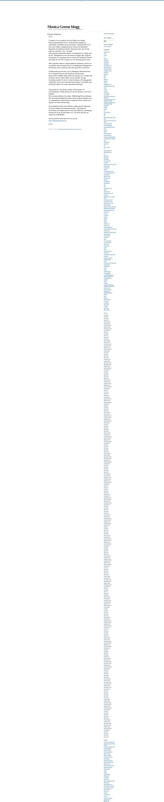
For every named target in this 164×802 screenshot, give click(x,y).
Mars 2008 (106, 677)
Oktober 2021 (107, 400)
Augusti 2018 (107, 463)
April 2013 (106, 573)
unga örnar (106, 303)
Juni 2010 (106, 631)
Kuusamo (106, 162)
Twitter (105, 770)
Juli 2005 (106, 731)
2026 (105, 53)
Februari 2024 (107, 359)
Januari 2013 (107, 578)
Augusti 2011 (107, 607)
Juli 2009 (106, 649)
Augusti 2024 (107, 351)
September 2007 (108, 687)
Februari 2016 (107, 514)
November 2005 (107, 724)
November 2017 (107, 479)
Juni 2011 (106, 610)
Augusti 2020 (107, 422)
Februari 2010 (107, 637)
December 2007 (107, 682)
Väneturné (106, 237)
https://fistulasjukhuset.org (57, 120)
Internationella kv (108, 150)
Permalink (61, 129)
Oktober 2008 (107, 665)
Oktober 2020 (107, 419)
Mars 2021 (106, 410)
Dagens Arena (107, 753)
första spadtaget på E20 (109, 781)
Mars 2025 (106, 339)
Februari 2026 (107, 321)
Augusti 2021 (107, 403)
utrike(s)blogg (107, 799)
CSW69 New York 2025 (109, 86)
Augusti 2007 (107, 689)
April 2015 (106, 532)
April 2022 (106, 393)
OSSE (105, 190)
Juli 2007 (106, 690)
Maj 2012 (106, 591)
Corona (105, 89)
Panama (106, 195)
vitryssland (106, 308)
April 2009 (106, 654)
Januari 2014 (107, 557)
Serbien (105, 217)
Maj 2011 (106, 612)
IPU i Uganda (107, 147)
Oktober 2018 (107, 460)
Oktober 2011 (107, 603)
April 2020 (106, 429)
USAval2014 (107, 230)
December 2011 (107, 600)
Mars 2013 (106, 574)
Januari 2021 (107, 414)
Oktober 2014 (107, 542)
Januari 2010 (107, 639)
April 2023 (106, 376)
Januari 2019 (107, 455)
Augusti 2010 (107, 627)
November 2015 (107, 520)
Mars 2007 (106, 697)
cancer (105, 247)
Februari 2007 (107, 699)
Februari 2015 (107, 535)
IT (104, 149)
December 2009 (107, 641)
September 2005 (108, 728)
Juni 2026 (106, 315)
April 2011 (106, 613)
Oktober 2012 (107, 583)
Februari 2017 (107, 494)
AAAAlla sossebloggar (109, 742)
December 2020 (107, 415)
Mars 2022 (106, 395)
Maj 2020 (106, 427)
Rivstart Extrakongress (109, 210)
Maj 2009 (106, 653)
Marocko (106, 179)
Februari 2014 (107, 555)
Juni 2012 (106, 590)
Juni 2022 (106, 392)
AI (104, 57)
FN (104, 115)
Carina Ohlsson (107, 750)
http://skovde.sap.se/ (108, 787)
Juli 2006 (106, 711)
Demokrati (106, 105)
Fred (105, 140)
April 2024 (106, 356)
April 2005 (106, 736)
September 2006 (108, 707)
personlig (106, 279)
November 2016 (107, 499)
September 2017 (108, 482)
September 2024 (108, 349)
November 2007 (107, 684)
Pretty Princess (107, 205)
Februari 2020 (107, 432)
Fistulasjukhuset (107, 133)
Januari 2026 (107, 323)
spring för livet (107, 288)
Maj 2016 (106, 509)
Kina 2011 (106, 155)
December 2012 (107, 579)
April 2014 (106, 552)
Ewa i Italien (106, 758)
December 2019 (107, 436)
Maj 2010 (106, 632)
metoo (105, 269)
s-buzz (105, 796)
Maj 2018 (106, 468)
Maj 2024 (106, 354)
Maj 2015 (106, 530)
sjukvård (106, 283)
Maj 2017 (106, 489)
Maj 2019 (106, 448)
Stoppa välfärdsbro (108, 227)
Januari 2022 (107, 397)
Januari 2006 (107, 721)
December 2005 (107, 723)
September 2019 (108, 441)
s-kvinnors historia (108, 798)
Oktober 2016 (107, 501)
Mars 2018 (106, 472)
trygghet (106, 297)
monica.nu (106, 791)
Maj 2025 (106, 335)
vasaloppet (106, 304)
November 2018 (107, 458)
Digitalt (105, 107)
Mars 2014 (106, 554)
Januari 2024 (107, 361)
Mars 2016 (106, 513)
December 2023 (107, 362)
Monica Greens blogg (63, 27)
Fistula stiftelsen (107, 46)
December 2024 (107, 344)
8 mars (105, 55)
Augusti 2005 (107, 730)
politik (105, 281)
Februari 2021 (107, 412)
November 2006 (107, 704)
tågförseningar (107, 299)
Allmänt (105, 58)
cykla (105, 249)
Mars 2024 (106, 357)
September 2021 (108, 402)
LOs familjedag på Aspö (109, 172)
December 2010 (107, 620)
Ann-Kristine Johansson (109, 746)
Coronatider (106, 93)
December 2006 (107, 702)
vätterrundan (107, 309)
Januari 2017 (107, 496)
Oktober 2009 (107, 644)
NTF (105, 186)
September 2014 (108, 543)
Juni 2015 (106, 528)
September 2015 (108, 523)
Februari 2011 (107, 617)
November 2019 (107, 438)
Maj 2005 (106, 735)
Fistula (105, 130)
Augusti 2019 (107, 443)
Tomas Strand (107, 769)
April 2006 (106, 716)
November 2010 (107, 622)
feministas (106, 777)
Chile (105, 87)
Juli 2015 (106, 526)
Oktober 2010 (107, 624)
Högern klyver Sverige (109, 765)
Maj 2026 (106, 316)
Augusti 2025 (107, 330)
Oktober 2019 (107, 439)
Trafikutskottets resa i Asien (110, 229)
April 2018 (106, 470)
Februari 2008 (107, 678)
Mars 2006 (106, 718)
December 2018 (107, 456)
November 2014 (107, 540)
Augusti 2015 (107, 525)
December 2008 (107, 661)
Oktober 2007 (107, 685)
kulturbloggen (107, 789)
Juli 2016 (106, 506)
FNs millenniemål (108, 123)
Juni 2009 (106, 651)
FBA (105, 114)
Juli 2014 (106, 547)
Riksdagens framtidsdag (109, 208)
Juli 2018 (106, 465)
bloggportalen (107, 774)
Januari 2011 (107, 619)
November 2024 (107, 345)
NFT (105, 184)
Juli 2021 (106, 405)
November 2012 (107, 581)
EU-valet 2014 (107, 112)
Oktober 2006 (107, 706)
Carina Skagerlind (108, 752)
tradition (106, 294)
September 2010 (108, 625)
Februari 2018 (107, 473)
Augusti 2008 (107, 668)
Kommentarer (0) (71, 129)
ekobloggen (106, 775)
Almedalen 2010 (107, 65)
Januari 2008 (107, 680)
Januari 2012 (107, 598)
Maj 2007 (106, 694)
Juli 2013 (106, 567)
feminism (106, 256)
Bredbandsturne (107, 84)
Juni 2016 (106, 508)
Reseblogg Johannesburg (110, 206)
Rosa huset (106, 211)
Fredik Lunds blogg (108, 760)
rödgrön (105, 793)
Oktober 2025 (107, 327)
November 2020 (107, 417)
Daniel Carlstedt (107, 755)
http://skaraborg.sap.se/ (109, 786)
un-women (106, 301)
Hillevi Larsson (107, 764)
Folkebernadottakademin (109, 137)
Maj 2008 (106, 673)
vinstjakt (106, 306)
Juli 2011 (106, 608)
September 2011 (107, 605)
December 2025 (107, 325)
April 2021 (106, 409)
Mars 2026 (106, 320)
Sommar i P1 (107, 223)
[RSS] (106, 801)
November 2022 (107, 383)
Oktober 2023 (107, 366)
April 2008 (106, 675)
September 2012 (108, 584)
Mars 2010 (106, 636)
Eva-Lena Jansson (108, 757)
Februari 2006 (107, 719)
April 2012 (106, 593)
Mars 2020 (106, 431)
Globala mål (65, 129)
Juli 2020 (106, 424)
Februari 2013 (107, 576)
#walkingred (107, 52)
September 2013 (108, 564)
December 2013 (107, 559)
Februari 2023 (107, 380)
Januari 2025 (107, 342)
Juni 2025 (106, 333)
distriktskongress (108, 251)
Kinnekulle (106, 157)
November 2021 (107, 398)
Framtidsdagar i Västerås (109, 138)
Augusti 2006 (107, 709)
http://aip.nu (106, 782)
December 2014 (107, 538)
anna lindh (106, 244)
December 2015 (107, 518)
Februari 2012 (107, 596)
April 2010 (106, 634)
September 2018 (108, 462)
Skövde (105, 222)
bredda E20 (106, 246)
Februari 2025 (107, 340)
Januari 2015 (107, 537)
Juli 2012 (106, 588)
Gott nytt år (106, 143)
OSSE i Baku (107, 191)
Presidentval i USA (108, 199)
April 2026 (106, 318)
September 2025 (108, 328)
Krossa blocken (107, 161)
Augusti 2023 (107, 369)
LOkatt (105, 169)
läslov (105, 268)
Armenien (106, 72)
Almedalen (106, 60)
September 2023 (108, 368)
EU (104, 110)
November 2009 (107, 643)
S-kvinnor (106, 215)
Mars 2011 (106, 615)
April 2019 (106, 450)
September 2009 (108, 646)
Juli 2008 (106, 670)
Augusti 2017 (107, 484)
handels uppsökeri (108, 258)
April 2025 (106, 337)
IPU (104, 145)
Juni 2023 (106, 373)
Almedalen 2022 (107, 70)
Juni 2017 (106, 487)
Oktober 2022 (107, 385)
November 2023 (107, 364)
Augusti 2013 (107, 566)
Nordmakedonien (108, 188)
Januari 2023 (107, 381)
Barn (105, 77)
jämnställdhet (107, 264)
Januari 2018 (107, 475)
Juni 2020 (106, 426)
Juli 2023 (106, 371)
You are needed (107, 240)
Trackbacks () (79, 129)
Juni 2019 (106, 446)
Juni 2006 (106, 713)
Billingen (106, 79)
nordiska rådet (107, 271)
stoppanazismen (107, 289)
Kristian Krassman (108, 767)
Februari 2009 (107, 658)
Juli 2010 (106, 629)
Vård (105, 239)
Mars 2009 (106, 656)
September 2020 (108, 421)
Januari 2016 (107, 516)
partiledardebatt (107, 278)
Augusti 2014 (107, 545)
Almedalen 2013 (107, 69)
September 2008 (108, 666)
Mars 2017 (106, 492)
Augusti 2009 (107, 648)
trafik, (105, 296)
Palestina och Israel (108, 193)
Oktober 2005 (107, 726)
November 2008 (107, 663)
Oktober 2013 (107, 562)
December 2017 (107, 477)
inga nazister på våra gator (110, 263)
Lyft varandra (107, 174)
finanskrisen (106, 779)
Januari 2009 (107, 660)
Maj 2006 (106, 714)
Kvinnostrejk (107, 166)
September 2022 (108, 386)
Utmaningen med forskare (110, 232)
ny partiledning (107, 273)
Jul (104, 154)
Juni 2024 (106, 352)
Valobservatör (107, 234)
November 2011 (107, 602)
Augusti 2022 (107, 388)
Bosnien (106, 81)
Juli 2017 (106, 485)
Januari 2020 (107, 434)
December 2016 (107, 497)
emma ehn (106, 252)
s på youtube (107, 794)
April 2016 (106, 511)
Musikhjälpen (107, 181)
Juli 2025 (106, 332)
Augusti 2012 (107, 586)
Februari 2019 (107, 453)
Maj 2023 (106, 374)
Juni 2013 (106, 569)
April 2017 (106, 491)
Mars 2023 (106, 378)
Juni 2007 (106, 692)
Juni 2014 (106, 549)
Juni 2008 (106, 672)
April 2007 (106, 695)
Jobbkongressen (108, 152)
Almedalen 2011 (107, 67)
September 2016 (108, 503)
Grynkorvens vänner (108, 762)
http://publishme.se (108, 784)
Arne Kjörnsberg (107, 748)
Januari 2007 (107, 701)
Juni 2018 (106, 467)
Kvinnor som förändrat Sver (110, 164)
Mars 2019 (106, 451)
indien (105, 261)
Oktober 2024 (107, 347)
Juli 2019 (106, 444)
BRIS (105, 76)
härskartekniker (107, 259)
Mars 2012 (106, 595)
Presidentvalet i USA (108, 203)
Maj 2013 (106, 571)
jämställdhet (106, 266)
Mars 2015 (106, 533)
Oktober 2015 (107, 521)
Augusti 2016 (107, 504)
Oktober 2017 (107, 480)
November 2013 (107, 561)
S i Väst (105, 213)
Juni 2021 (106, 407)
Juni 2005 (106, 733)
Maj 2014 (106, 550)
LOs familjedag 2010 (108, 171)
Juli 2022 (106, 390)
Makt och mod (107, 176)
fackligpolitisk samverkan (109, 254)
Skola (105, 220)
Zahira (105, 772)
